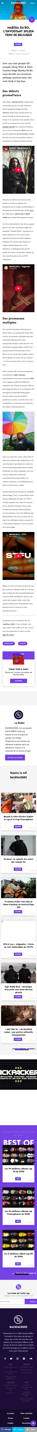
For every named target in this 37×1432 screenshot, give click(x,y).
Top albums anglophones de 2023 (26, 1394)
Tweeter (20, 1429)
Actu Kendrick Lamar (26, 1367)
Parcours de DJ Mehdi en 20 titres (26, 1400)
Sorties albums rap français (11, 1373)
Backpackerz (18, 2)
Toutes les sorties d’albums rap (10, 1378)
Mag (32, 3)
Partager (8, 1429)
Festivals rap (10, 1393)
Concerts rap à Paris (10, 1385)
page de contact (8, 635)
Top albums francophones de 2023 (26, 1387)
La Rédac (19, 50)
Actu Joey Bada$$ (26, 1370)
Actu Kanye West (26, 1373)
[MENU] (3, 3)
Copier (32, 1429)
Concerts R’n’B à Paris (10, 1389)
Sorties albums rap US (11, 1368)
